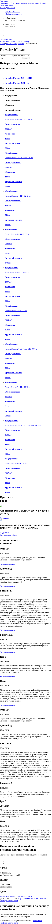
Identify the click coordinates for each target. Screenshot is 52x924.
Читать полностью (7, 564)
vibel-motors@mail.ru (13, 14)
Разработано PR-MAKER (28, 898)
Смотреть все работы (8, 535)
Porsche (21, 44)
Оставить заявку (7, 39)
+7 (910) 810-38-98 (7, 8)
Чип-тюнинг (5, 3)
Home (2, 44)
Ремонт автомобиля (19, 3)
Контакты (9, 5)
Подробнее (4, 518)
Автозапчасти (33, 3)
